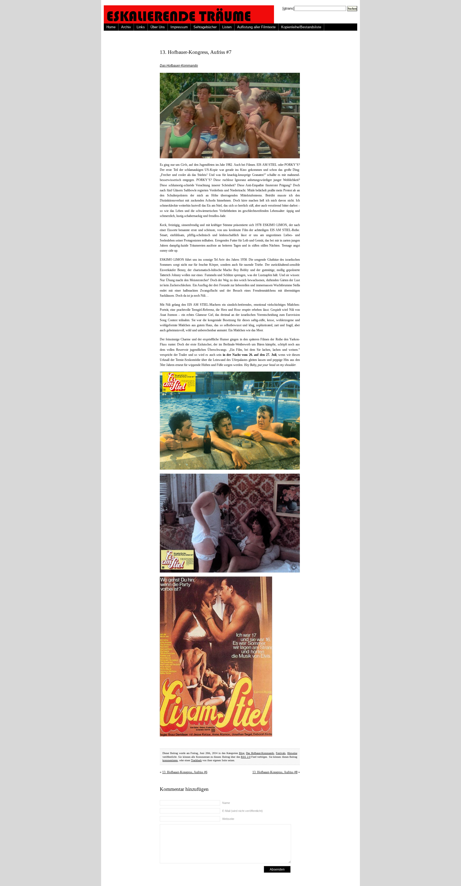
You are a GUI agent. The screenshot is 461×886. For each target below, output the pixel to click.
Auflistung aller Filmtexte (256, 27)
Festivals (280, 753)
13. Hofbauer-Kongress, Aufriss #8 (274, 772)
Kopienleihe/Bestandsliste (301, 27)
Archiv (126, 27)
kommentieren (170, 760)
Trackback (196, 760)
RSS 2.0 (245, 756)
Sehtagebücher (205, 27)
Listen (227, 27)
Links (141, 27)
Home (111, 27)
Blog (241, 753)
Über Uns (157, 27)
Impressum (179, 27)
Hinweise (292, 753)
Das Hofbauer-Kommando (179, 65)
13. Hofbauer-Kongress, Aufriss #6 (184, 772)
